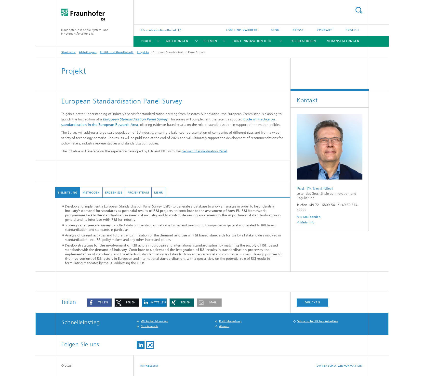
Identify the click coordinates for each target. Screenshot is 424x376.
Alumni (224, 326)
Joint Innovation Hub (251, 41)
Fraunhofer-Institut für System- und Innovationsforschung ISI (85, 31)
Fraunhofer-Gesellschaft (160, 30)
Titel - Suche (359, 10)
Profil (146, 41)
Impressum (149, 365)
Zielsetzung (67, 192)
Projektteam (138, 192)
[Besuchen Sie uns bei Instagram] (150, 345)
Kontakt (324, 30)
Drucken (312, 302)
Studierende (149, 326)
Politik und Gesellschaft (116, 52)
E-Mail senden (310, 217)
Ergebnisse (113, 192)
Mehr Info (307, 222)
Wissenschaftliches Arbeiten (317, 321)
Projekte (143, 52)
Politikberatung (230, 321)
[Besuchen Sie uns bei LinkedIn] (141, 345)
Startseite (68, 52)
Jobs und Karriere (242, 30)
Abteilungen (177, 41)
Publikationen (303, 41)
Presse (298, 30)
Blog (275, 30)
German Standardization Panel (204, 151)
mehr (158, 192)
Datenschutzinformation (340, 365)
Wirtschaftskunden (154, 321)
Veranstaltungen (343, 41)
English (352, 30)
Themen (210, 41)
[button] (99, 302)
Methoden (91, 192)
